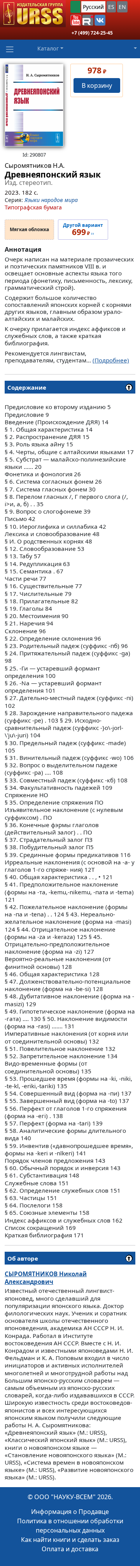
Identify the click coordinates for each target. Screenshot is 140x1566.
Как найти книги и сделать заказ (70, 1539)
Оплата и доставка (70, 1549)
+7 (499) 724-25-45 (92, 33)
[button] (75, 20)
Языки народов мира (51, 200)
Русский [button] (93, 6)
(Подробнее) (111, 360)
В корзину (97, 85)
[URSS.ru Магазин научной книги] (33, 13)
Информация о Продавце (70, 1511)
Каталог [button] (48, 48)
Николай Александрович (46, 1277)
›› (83, 229)
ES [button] (111, 6)
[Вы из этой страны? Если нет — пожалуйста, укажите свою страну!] (75, 7)
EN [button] (122, 6)
